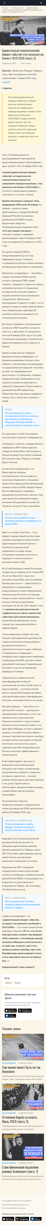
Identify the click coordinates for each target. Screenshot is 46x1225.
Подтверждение (9, 1063)
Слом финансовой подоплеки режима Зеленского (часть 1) (20, 1169)
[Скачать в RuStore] (10, 1016)
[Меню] (41, 3)
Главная (5, 8)
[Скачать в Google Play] (25, 1010)
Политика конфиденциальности (15, 1205)
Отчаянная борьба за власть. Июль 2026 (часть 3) (20, 1119)
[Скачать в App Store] (11, 1010)
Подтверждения (17, 8)
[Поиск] (4, 2)
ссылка (5, 81)
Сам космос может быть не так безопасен (21, 1069)
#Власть (9, 983)
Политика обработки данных (14, 1208)
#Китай (17, 983)
